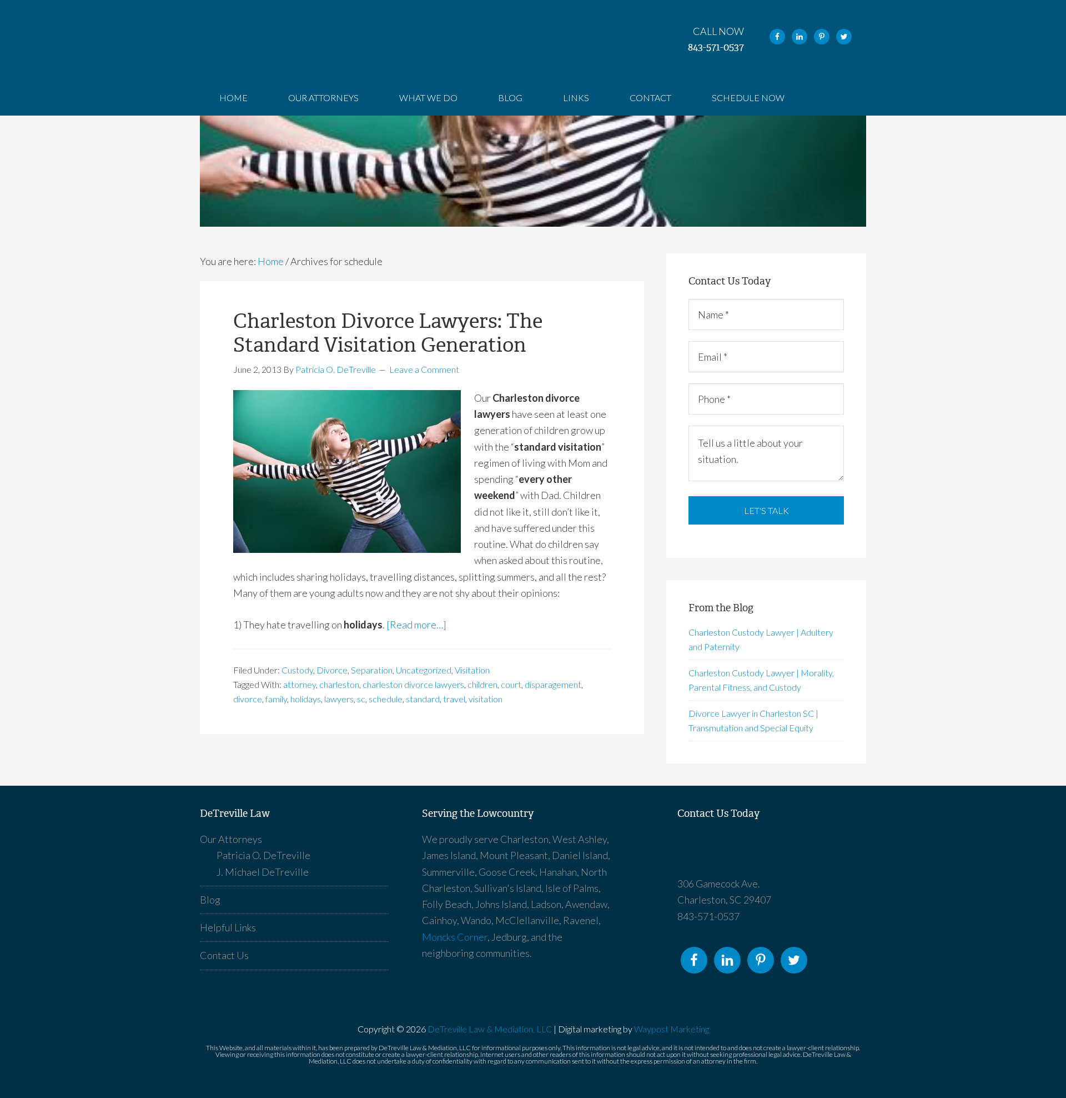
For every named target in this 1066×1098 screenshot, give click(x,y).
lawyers (339, 698)
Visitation (472, 670)
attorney (299, 684)
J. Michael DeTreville (263, 872)
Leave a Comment (424, 369)
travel (454, 698)
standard (423, 698)
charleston (339, 684)
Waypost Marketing (671, 1029)
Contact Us (224, 955)
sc (361, 698)
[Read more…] (416, 624)
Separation (372, 670)
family (276, 698)
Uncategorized (423, 670)
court (511, 684)
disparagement (553, 684)
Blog (210, 900)
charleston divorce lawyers (413, 684)
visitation (485, 698)
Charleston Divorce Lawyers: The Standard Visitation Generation (387, 333)
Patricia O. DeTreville (263, 855)
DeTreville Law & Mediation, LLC (490, 1029)
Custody (297, 670)
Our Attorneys (231, 839)
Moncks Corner (454, 937)
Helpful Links (228, 927)
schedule (386, 698)
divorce (247, 698)
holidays (305, 698)
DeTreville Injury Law (771, 853)
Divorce (332, 670)
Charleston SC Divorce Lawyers (277, 40)
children (482, 684)
